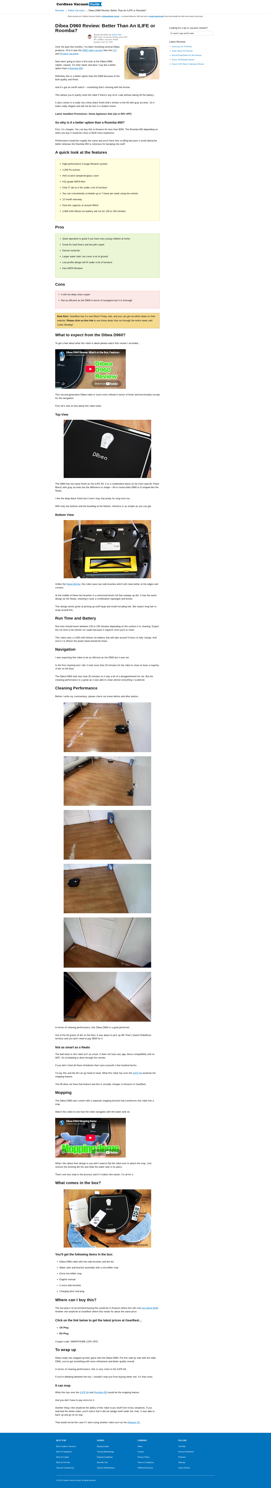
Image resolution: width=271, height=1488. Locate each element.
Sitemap (181, 1462)
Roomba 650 (76, 68)
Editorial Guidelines (105, 1457)
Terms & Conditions (146, 1462)
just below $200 (150, 1308)
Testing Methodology (105, 1452)
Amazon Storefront (186, 1452)
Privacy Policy (143, 1457)
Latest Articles (184, 1468)
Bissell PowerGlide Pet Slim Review (186, 55)
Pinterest (182, 1457)
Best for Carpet (62, 1457)
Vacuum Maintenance (106, 1468)
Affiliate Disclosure (145, 1468)
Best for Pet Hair (63, 1462)
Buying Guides (103, 1446)
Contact (141, 1452)
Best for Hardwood (63, 1452)
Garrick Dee (116, 35)
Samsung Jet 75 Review (182, 47)
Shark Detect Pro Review (182, 51)
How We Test (102, 1462)
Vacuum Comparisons (65, 1468)
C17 (115, 50)
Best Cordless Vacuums (66, 1446)
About (140, 1446)
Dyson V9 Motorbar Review (183, 60)
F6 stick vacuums (69, 53)
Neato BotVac (73, 584)
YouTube (181, 1446)
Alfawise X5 (133, 1422)
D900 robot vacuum (92, 50)
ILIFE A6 (137, 1073)
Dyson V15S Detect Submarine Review (188, 64)
